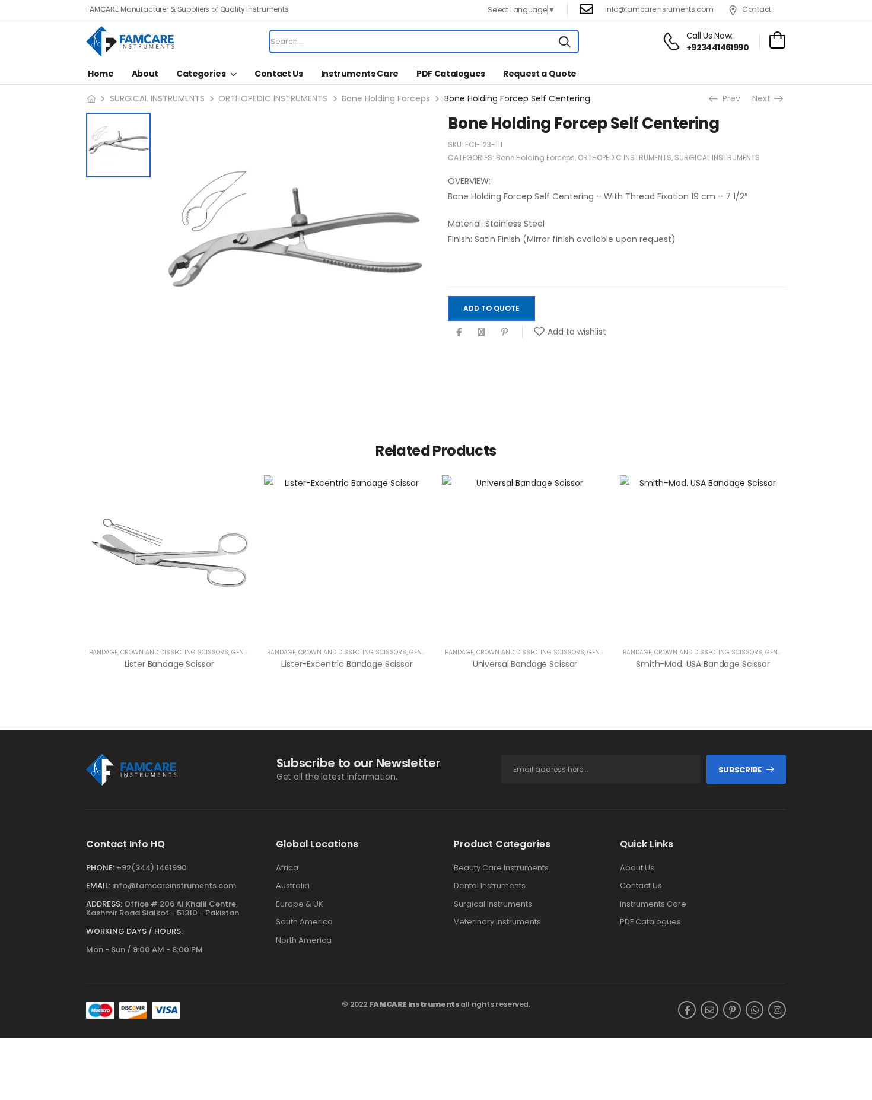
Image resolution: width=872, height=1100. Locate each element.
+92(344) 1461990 (151, 867)
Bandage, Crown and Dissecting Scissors (158, 652)
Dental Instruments (490, 886)
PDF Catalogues (450, 74)
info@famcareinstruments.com (174, 885)
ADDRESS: (104, 904)
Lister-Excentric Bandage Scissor (347, 664)
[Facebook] (459, 332)
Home (101, 74)
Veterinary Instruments (497, 922)
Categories (201, 74)
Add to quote (491, 308)
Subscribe (740, 769)
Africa (287, 868)
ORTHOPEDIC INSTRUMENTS (272, 98)
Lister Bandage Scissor (169, 664)
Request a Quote (540, 74)
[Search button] (565, 41)
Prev (729, 98)
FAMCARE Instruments (414, 1004)
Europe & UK (299, 904)
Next (762, 98)
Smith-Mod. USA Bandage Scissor (703, 664)
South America (304, 922)
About (145, 74)
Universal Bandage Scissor (525, 664)
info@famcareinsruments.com (659, 9)
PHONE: (100, 867)
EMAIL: (98, 885)
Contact (756, 9)
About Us (637, 868)
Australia (293, 886)
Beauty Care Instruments (501, 868)
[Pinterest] (504, 332)
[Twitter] (481, 332)
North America (304, 940)
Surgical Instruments (493, 904)
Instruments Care (360, 74)
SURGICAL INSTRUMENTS (157, 98)
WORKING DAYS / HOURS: (134, 931)
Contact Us (278, 74)
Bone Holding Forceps (386, 98)
